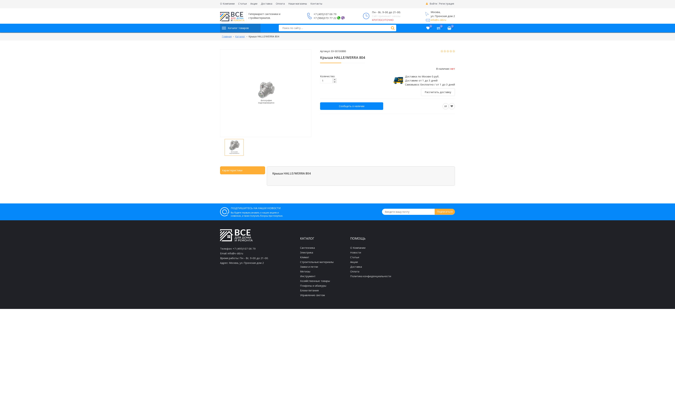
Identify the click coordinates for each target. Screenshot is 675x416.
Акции (253, 3)
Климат (304, 257)
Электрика (306, 252)
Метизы (305, 271)
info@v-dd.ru (438, 20)
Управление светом (312, 295)
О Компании (227, 3)
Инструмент (308, 276)
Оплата (280, 3)
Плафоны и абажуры (313, 285)
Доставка (266, 3)
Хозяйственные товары (315, 281)
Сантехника (307, 247)
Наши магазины (297, 3)
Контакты (316, 3)
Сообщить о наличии (351, 106)
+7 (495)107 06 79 (325, 14)
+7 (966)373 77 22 (325, 18)
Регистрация (446, 3)
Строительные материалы (317, 262)
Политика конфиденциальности (370, 276)
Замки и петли (309, 266)
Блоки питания (309, 290)
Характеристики (232, 170)
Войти (433, 3)
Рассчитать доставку (438, 92)
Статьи (242, 3)
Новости (355, 252)
